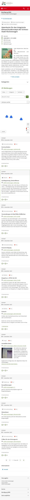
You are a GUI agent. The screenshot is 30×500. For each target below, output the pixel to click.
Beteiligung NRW (6, 12)
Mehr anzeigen (15, 76)
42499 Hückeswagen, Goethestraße (11, 149)
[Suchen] (27, 97)
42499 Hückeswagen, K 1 (9, 387)
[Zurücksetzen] (25, 97)
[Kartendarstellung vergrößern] (28, 127)
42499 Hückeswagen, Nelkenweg (11, 182)
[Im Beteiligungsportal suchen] (24, 9)
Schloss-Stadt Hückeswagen (8, 481)
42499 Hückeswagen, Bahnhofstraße (12, 313)
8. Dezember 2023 (7, 304)
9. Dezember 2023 (7, 271)
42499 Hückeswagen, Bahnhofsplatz (12, 441)
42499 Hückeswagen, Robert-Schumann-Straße (14, 345)
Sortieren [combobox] (20, 92)
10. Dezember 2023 (8, 207)
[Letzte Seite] (23, 460)
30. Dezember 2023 (8, 140)
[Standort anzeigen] (28, 124)
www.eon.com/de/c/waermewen (9, 364)
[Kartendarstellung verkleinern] (28, 129)
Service (3, 489)
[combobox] (14, 102)
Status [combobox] (3, 92)
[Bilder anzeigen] (7, 353)
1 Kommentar (5, 326)
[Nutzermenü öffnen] (28, 9)
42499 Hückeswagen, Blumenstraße (12, 414)
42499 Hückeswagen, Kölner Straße (11, 280)
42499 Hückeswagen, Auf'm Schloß (11, 216)
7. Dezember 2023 (7, 336)
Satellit (3, 131)
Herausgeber (5, 478)
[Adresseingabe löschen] (28, 102)
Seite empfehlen (6, 495)
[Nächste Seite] (20, 460)
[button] (15, 82)
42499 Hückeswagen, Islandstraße (11, 250)
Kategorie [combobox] (11, 92)
